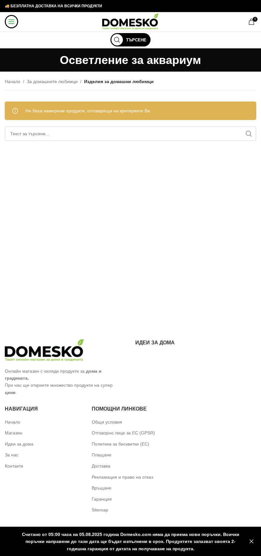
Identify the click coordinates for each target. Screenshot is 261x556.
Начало (12, 81)
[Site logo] (130, 21)
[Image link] (44, 349)
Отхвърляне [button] (251, 541)
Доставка (101, 465)
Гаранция (102, 499)
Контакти (14, 465)
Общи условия (107, 422)
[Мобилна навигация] (11, 21)
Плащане (101, 454)
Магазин (13, 432)
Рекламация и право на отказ (122, 477)
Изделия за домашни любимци (119, 81)
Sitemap (100, 509)
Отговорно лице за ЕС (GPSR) (123, 432)
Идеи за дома (19, 444)
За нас (11, 454)
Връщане (101, 487)
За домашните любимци (52, 81)
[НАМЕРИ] (249, 133)
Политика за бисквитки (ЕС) (120, 444)
